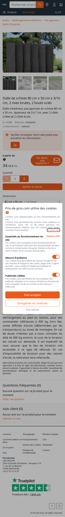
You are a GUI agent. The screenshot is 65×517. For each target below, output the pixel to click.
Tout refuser (32, 309)
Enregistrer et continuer (32, 303)
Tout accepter (32, 295)
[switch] (56, 257)
